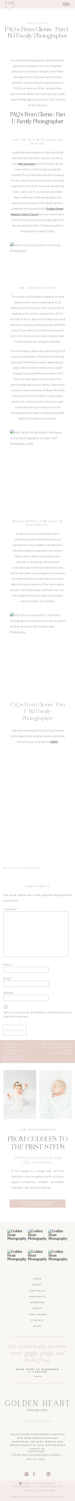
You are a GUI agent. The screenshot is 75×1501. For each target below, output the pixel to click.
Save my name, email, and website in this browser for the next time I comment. (37, 1014)
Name (7, 964)
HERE (54, 741)
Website (8, 992)
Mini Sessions (37, 23)
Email (7, 978)
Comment (10, 909)
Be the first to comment (22, 868)
